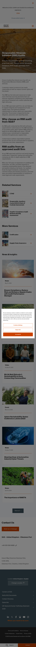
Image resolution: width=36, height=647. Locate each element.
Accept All (18, 334)
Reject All (18, 329)
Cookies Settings (18, 325)
